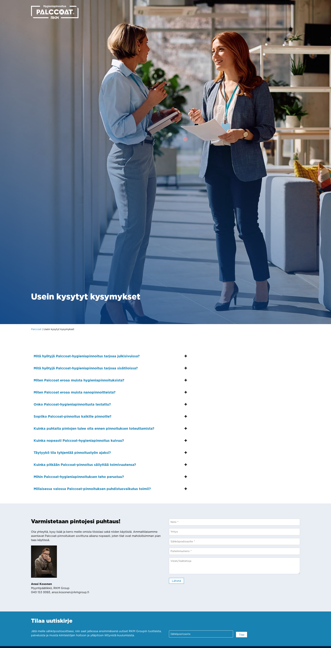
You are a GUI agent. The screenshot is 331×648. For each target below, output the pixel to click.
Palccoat (36, 329)
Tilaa (241, 634)
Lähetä (176, 581)
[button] (110, 356)
